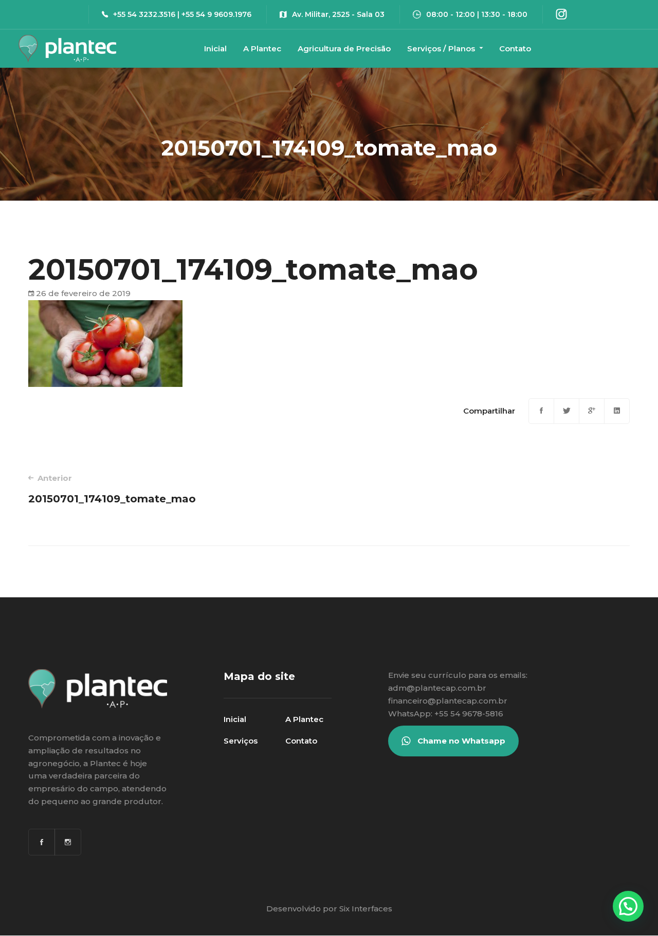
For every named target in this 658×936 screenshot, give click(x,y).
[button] (628, 906)
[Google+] (592, 411)
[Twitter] (566, 411)
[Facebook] (541, 411)
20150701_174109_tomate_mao (112, 489)
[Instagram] (68, 842)
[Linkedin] (617, 411)
